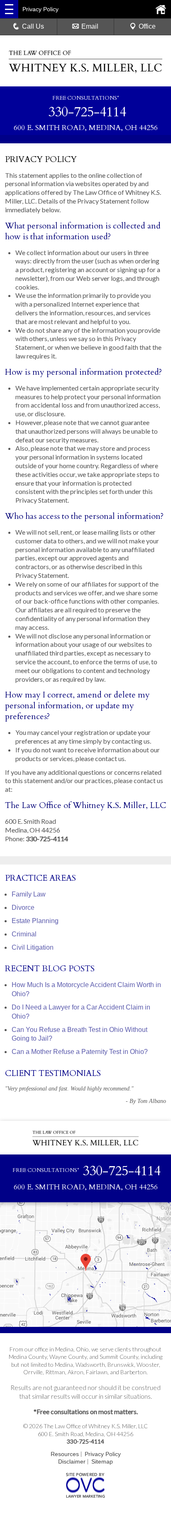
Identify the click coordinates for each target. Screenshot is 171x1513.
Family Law (29, 894)
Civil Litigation (33, 947)
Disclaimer (72, 1461)
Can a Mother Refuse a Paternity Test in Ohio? (80, 1051)
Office (147, 26)
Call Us (33, 26)
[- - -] (9, 9)
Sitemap (102, 1461)
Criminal (24, 934)
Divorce (23, 907)
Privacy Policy (103, 1454)
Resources (65, 1454)
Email (89, 26)
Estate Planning (35, 920)
